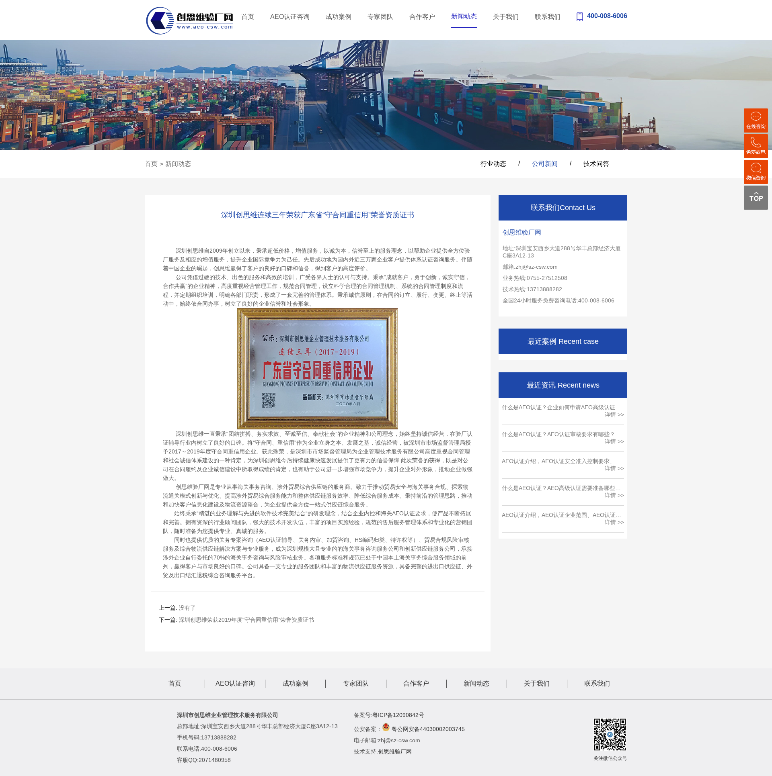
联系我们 (548, 16)
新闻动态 (464, 16)
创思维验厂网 (395, 751)
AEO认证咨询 (290, 16)
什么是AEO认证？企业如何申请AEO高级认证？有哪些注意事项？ (561, 407)
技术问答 (596, 163)
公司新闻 (545, 163)
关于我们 (506, 16)
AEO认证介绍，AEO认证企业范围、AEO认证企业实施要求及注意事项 (561, 515)
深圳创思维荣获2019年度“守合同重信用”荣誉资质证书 (246, 620)
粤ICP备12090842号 (398, 715)
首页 (247, 16)
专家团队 (380, 16)
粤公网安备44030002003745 (428, 729)
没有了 (187, 607)
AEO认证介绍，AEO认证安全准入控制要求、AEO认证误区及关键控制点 (558, 461)
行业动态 (493, 163)
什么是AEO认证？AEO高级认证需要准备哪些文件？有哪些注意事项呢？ (561, 488)
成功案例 (338, 16)
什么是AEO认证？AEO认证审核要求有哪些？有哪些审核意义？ (561, 434)
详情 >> (614, 414)
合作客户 (422, 16)
